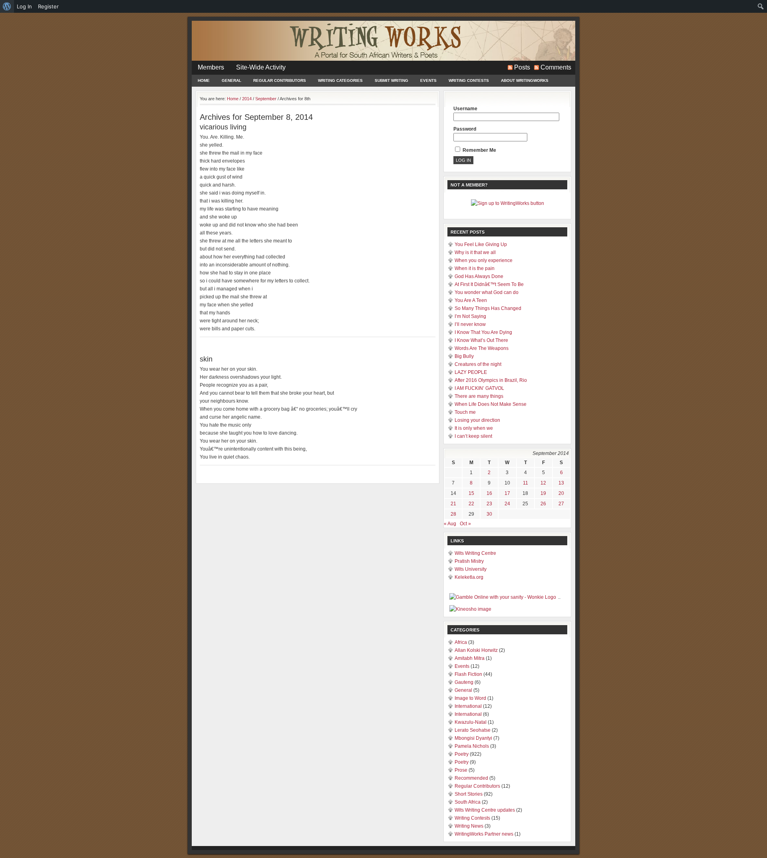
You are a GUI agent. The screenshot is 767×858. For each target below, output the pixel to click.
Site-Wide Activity (261, 67)
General (231, 80)
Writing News (469, 826)
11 (525, 483)
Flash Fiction (468, 674)
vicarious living (223, 127)
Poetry (462, 754)
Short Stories (469, 794)
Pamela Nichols (472, 746)
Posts (522, 67)
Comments (555, 67)
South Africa (468, 802)
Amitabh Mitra (470, 658)
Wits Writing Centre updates (485, 810)
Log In (24, 6)
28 (453, 514)
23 (489, 503)
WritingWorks (383, 41)
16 (489, 493)
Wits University (471, 569)
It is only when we (474, 428)
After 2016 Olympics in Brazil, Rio (491, 380)
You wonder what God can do (487, 292)
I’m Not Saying (470, 316)
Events (428, 80)
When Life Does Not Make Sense (491, 404)
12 (543, 483)
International (468, 706)
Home (204, 80)
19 (543, 493)
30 (489, 514)
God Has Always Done (479, 276)
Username (465, 108)
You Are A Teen (471, 300)
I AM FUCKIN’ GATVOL (479, 388)
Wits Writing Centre (475, 553)
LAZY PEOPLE (471, 372)
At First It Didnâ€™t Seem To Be (489, 284)
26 (543, 503)
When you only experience (484, 260)
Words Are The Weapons (482, 348)
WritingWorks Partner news (484, 834)
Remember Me (478, 150)
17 (507, 493)
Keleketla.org (469, 577)
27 (561, 503)
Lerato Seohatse (473, 730)
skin (206, 359)
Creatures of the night (478, 364)
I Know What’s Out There (481, 340)
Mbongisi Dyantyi (473, 738)
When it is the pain (475, 268)
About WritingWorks (524, 80)
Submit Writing (391, 80)
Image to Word (470, 698)
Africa (461, 642)
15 (471, 493)
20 (561, 493)
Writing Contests (469, 80)
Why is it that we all (475, 252)
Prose (461, 770)
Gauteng (464, 682)
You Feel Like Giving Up (481, 244)
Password (464, 129)
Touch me (465, 412)
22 (471, 503)
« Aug (450, 523)
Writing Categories (340, 80)
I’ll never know (470, 324)
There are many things (479, 396)
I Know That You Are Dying (483, 332)
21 (453, 503)
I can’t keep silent (473, 436)
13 (561, 483)
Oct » (465, 523)
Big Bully (464, 356)
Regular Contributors (279, 80)
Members (211, 67)
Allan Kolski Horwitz (476, 650)
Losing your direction (477, 420)
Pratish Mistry (469, 561)
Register (48, 6)
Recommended (471, 778)
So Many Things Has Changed (488, 308)
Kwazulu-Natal (471, 722)
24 (507, 503)
